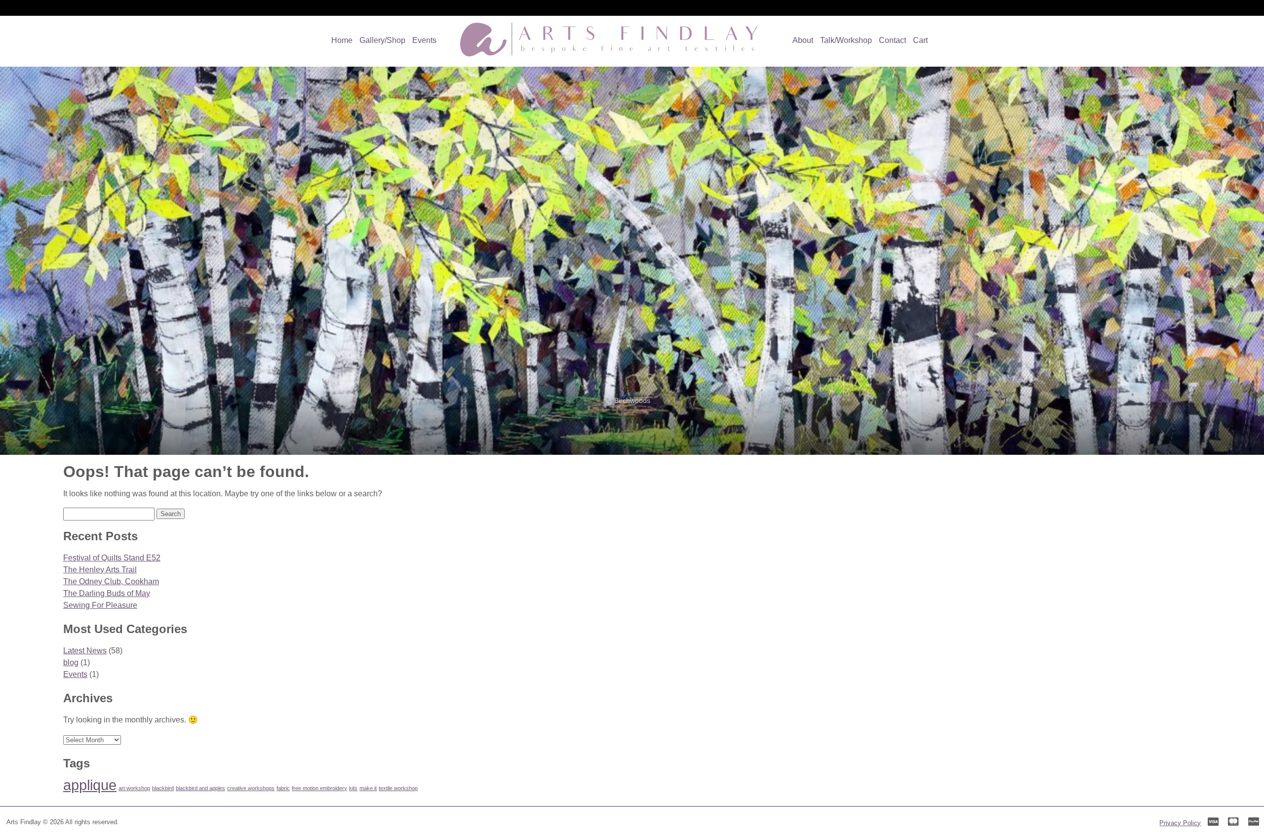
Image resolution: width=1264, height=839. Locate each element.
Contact (892, 40)
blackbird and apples (200, 788)
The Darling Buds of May (106, 593)
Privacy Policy (1180, 823)
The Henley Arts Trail (100, 569)
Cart (920, 40)
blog (71, 662)
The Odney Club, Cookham (111, 581)
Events (424, 40)
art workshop (134, 788)
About (802, 40)
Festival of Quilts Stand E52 (111, 558)
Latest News (85, 650)
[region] (632, 261)
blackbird (163, 788)
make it (368, 788)
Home (342, 40)
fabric (283, 788)
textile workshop (398, 788)
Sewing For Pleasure (100, 605)
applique (90, 785)
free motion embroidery (319, 788)
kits (353, 788)
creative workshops (251, 788)
